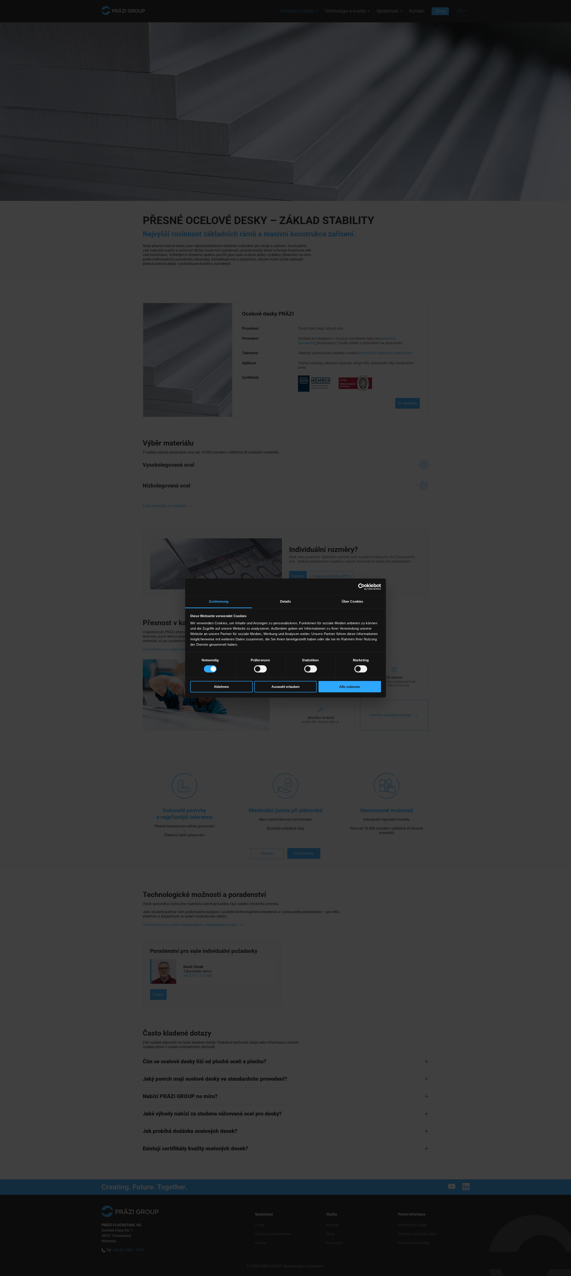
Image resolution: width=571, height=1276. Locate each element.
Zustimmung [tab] (219, 601)
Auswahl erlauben (285, 687)
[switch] (260, 668)
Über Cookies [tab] (352, 601)
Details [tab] (285, 601)
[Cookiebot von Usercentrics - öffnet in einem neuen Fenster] (361, 586)
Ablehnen (221, 687)
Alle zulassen (349, 687)
